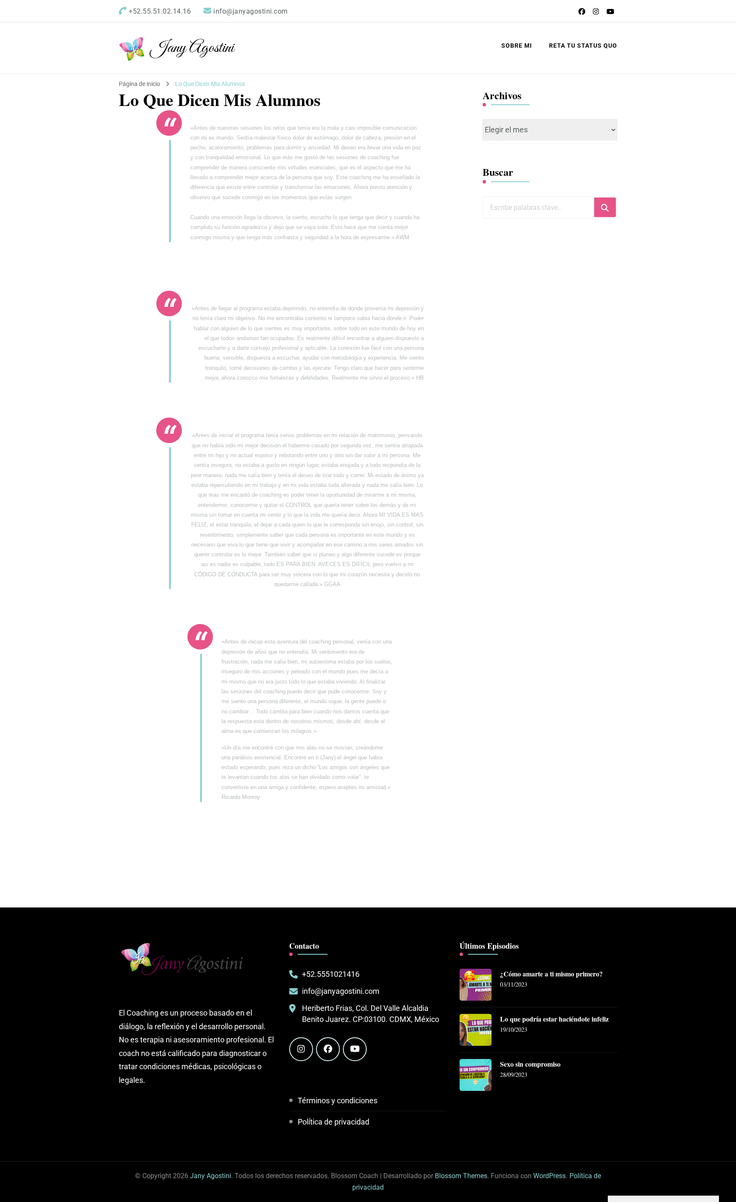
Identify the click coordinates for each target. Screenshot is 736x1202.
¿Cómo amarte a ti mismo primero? (551, 974)
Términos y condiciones (337, 1100)
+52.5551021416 (330, 974)
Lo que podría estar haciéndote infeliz (554, 1019)
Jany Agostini (192, 48)
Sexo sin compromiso (530, 1064)
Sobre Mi (516, 45)
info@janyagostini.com (341, 991)
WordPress (549, 1176)
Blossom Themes (461, 1176)
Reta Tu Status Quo (583, 45)
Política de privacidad (333, 1121)
